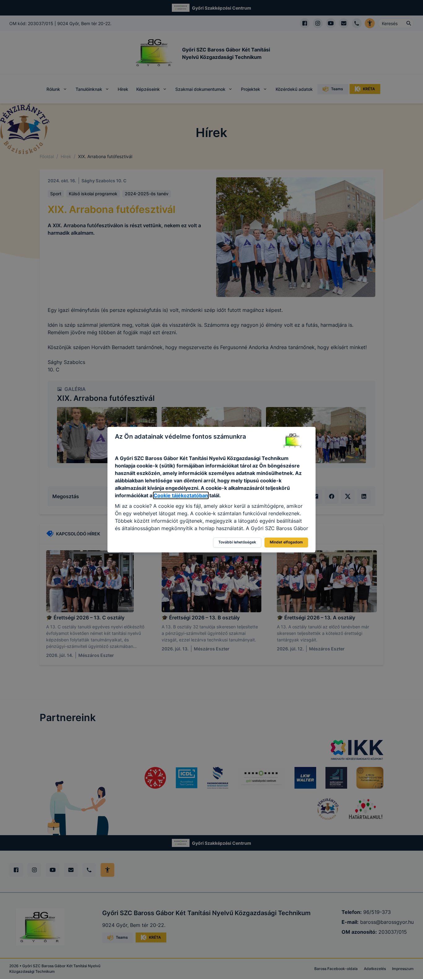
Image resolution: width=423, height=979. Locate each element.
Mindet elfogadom (286, 542)
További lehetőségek (237, 542)
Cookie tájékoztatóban (181, 495)
